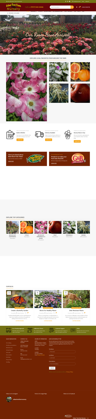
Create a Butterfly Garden (19, 310)
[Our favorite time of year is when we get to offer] (28, 411)
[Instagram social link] (68, 1)
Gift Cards (8, 352)
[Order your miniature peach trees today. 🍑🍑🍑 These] (28, 406)
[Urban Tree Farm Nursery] (68, 416)
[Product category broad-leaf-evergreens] (12, 230)
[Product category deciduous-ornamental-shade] (26, 91)
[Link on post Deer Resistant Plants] (76, 299)
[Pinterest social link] (70, 1)
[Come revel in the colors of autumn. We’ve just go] (10, 406)
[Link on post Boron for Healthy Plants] (48, 299)
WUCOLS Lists (9, 347)
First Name (51, 349)
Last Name (51, 355)
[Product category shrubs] (58, 93)
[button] (45, 53)
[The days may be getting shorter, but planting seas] (19, 411)
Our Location (9, 354)
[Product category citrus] (80, 71)
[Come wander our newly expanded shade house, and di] (19, 406)
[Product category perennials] (58, 71)
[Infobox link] (15, 330)
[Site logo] (13, 7)
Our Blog (8, 362)
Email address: (52, 361)
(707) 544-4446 (37, 7)
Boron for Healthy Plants (48, 310)
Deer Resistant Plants (76, 310)
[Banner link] (26, 159)
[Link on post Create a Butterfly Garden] (19, 299)
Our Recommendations (11, 345)
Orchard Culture (9, 350)
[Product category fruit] (80, 93)
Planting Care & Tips (19, 307)
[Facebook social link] (66, 1)
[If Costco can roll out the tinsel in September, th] (10, 411)
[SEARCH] (72, 7)
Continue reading (20, 320)
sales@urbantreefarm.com (26, 359)
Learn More (19, 139)
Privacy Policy (9, 359)
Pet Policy (8, 357)
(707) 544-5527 (23, 355)
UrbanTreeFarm (20, 313)
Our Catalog (8, 343)
